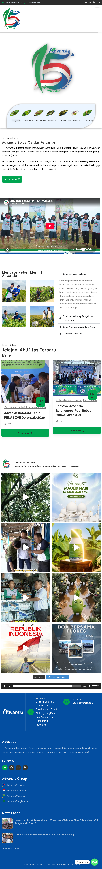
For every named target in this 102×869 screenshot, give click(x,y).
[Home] (12, 711)
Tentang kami (11, 83)
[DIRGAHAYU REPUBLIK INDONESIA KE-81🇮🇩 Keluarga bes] (25, 648)
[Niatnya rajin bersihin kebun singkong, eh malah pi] (25, 547)
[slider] (47, 686)
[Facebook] (11, 767)
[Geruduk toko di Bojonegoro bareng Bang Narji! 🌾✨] (25, 597)
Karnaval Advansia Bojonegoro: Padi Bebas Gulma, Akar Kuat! (73, 410)
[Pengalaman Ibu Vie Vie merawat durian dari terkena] (25, 497)
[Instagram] (18, 767)
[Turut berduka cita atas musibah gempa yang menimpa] (76, 648)
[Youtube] (5, 767)
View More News (11, 848)
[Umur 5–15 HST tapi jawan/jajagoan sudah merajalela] (76, 597)
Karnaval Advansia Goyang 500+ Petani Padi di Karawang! (45, 834)
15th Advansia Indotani (17, 407)
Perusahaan (38, 407)
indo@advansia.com (83, 702)
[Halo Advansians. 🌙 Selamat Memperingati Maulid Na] (76, 497)
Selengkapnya (10, 179)
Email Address (78, 699)
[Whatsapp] (94, 862)
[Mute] (89, 686)
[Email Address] (66, 702)
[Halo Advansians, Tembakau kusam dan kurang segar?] (76, 547)
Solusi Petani (30, 83)
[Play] (4, 686)
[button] (99, 407)
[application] (51, 686)
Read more (23, 433)
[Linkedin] (25, 767)
